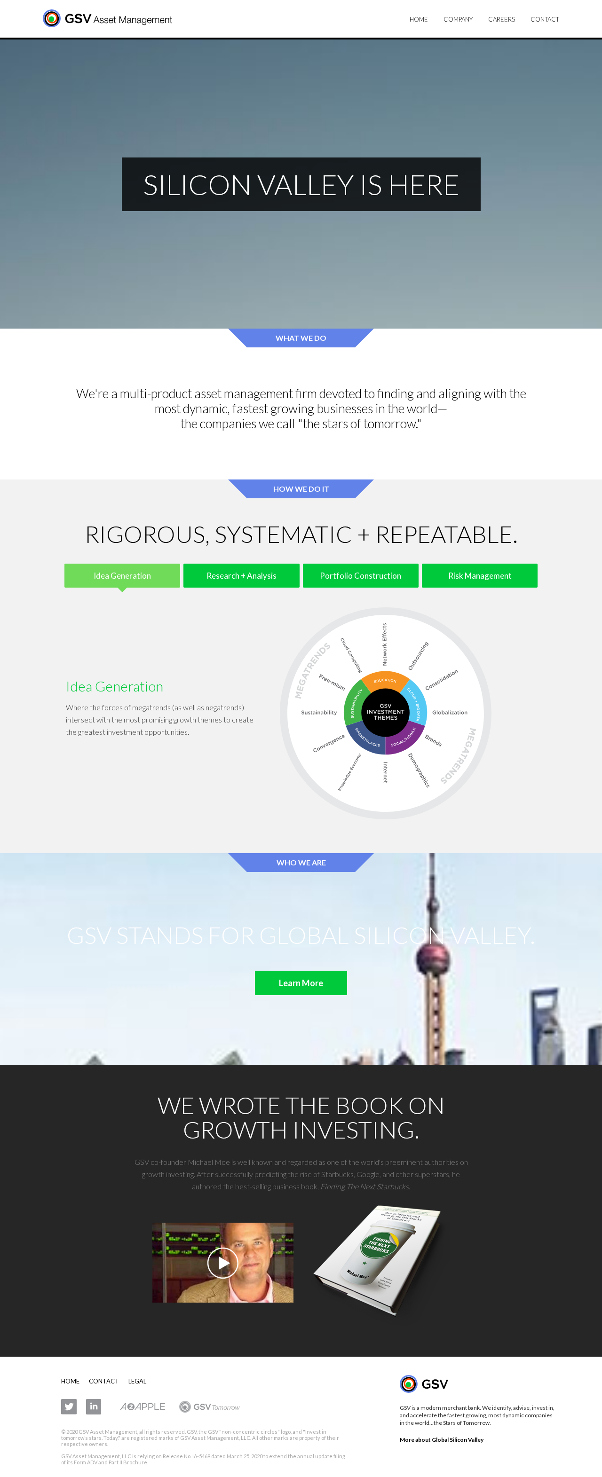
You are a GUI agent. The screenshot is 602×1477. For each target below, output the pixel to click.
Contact (545, 19)
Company (458, 19)
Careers (501, 19)
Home (419, 19)
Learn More (301, 983)
